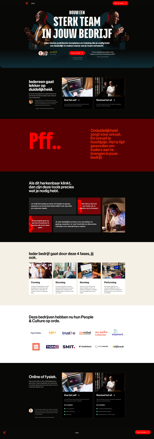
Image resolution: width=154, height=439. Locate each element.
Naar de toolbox (120, 3)
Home (33, 3)
